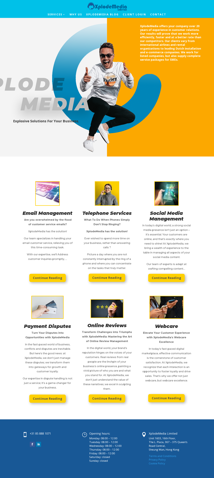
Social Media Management (166, 216)
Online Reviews (107, 325)
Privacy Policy (157, 459)
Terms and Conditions (162, 456)
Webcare (166, 326)
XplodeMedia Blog (102, 14)
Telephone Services (107, 213)
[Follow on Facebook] (32, 444)
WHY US (76, 14)
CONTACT (158, 14)
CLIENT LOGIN (134, 14)
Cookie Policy (157, 463)
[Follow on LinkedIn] (38, 444)
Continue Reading (47, 278)
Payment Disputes (47, 326)
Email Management (47, 213)
